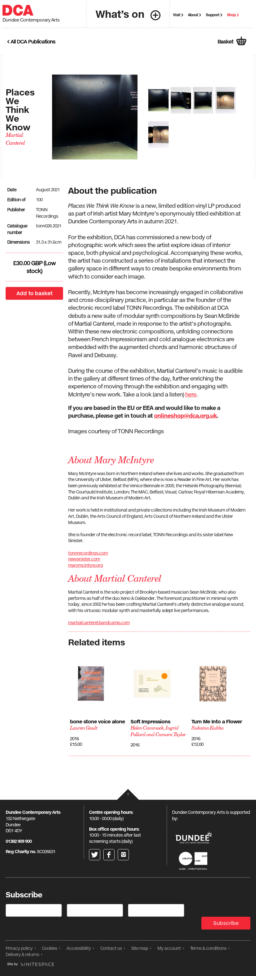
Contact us (111, 948)
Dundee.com (194, 838)
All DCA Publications (33, 41)
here (190, 394)
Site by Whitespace (30, 964)
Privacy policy (19, 948)
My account (169, 948)
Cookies (49, 948)
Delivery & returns (22, 954)
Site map (139, 948)
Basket (225, 41)
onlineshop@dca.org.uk (185, 415)
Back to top (128, 794)
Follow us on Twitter (94, 854)
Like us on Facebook (109, 854)
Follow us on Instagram (123, 854)
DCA (17, 10)
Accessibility (78, 948)
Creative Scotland (194, 860)
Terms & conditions (208, 948)
